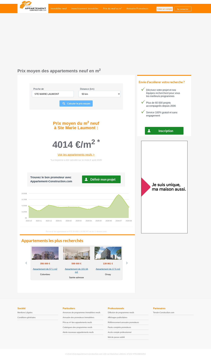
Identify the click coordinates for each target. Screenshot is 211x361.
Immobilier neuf (59, 8)
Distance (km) (87, 89)
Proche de (38, 89)
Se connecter (182, 9)
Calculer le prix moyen (78, 103)
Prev (26, 262)
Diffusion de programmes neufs (121, 312)
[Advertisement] (105, 42)
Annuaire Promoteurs (137, 8)
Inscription (165, 131)
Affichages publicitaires (117, 317)
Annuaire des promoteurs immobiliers (78, 317)
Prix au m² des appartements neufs (77, 322)
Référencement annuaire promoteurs (123, 322)
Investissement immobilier (85, 8)
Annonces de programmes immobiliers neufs (81, 312)
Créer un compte (164, 9)
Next (126, 262)
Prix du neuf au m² (112, 8)
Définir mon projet (103, 179)
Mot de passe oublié (116, 337)
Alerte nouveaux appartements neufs (78, 332)
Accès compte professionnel (119, 332)
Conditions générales (26, 317)
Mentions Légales (24, 312)
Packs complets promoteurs (119, 327)
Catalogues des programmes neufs (77, 327)
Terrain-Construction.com (163, 312)
